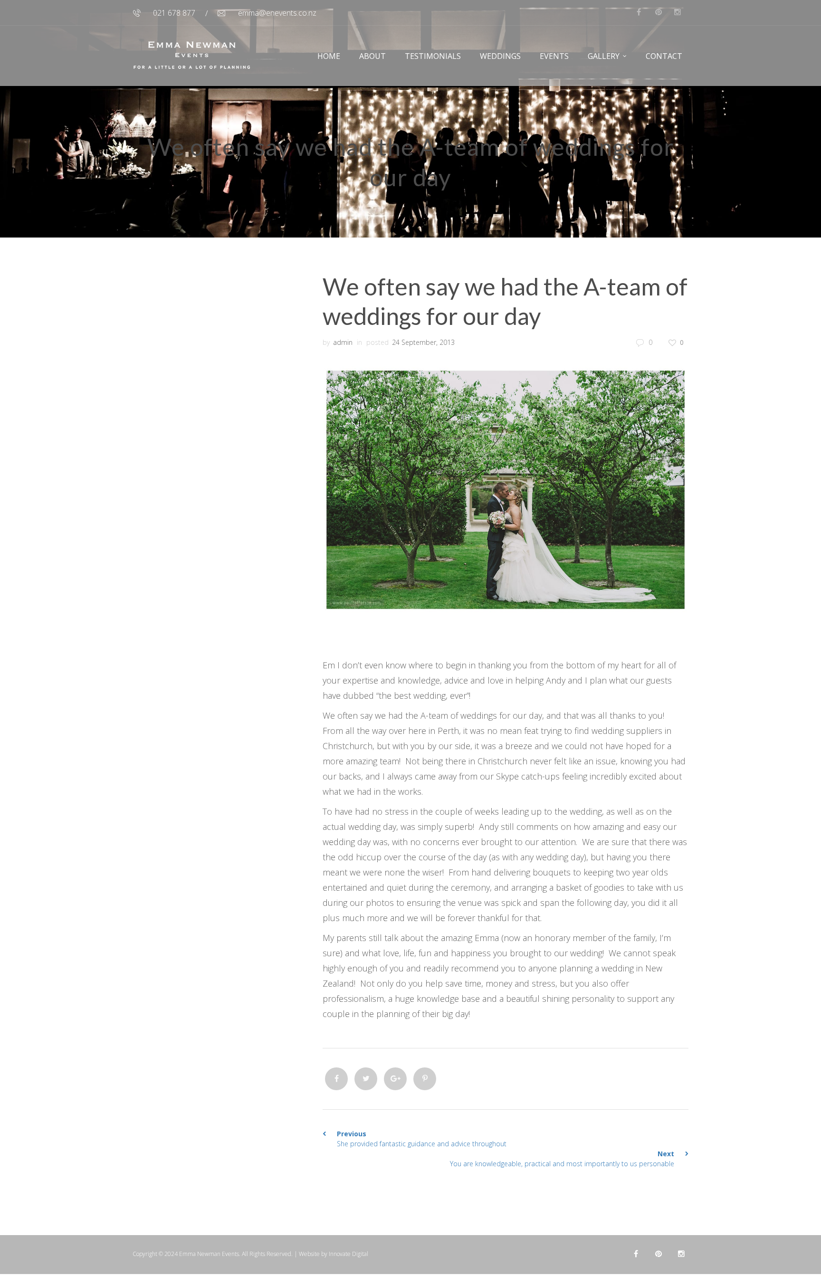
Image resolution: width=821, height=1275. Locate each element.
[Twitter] (365, 1078)
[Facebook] (336, 1078)
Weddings (500, 56)
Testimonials (433, 56)
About (372, 56)
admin (343, 342)
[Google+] (395, 1078)
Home (328, 56)
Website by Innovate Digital (333, 1254)
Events (554, 56)
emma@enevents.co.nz (277, 13)
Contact (664, 56)
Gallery (604, 56)
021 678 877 (174, 13)
